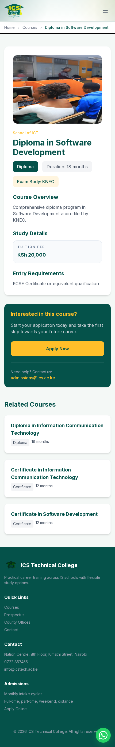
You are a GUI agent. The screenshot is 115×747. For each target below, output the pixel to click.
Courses (29, 27)
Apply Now (57, 348)
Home (9, 27)
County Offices (17, 622)
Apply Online (15, 708)
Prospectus (14, 614)
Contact (11, 629)
